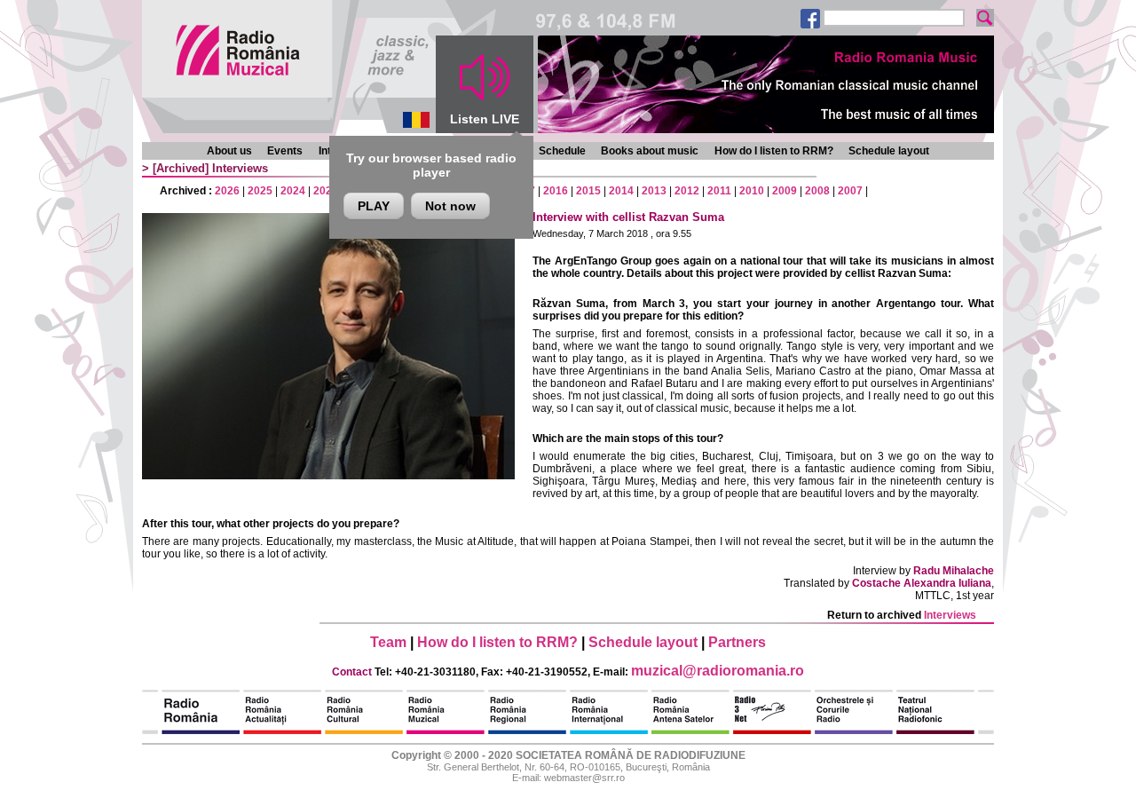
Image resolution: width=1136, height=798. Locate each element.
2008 (817, 191)
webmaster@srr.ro (584, 777)
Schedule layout (888, 151)
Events (285, 151)
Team (388, 642)
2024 (292, 191)
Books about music (649, 151)
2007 (850, 191)
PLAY (374, 206)
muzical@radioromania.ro (717, 670)
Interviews (240, 168)
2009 (784, 191)
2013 (654, 191)
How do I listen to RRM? (773, 151)
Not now (450, 206)
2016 (555, 191)
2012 (686, 191)
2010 (751, 191)
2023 (325, 191)
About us (229, 151)
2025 (260, 191)
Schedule (562, 151)
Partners (737, 642)
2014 (621, 191)
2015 (588, 191)
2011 (719, 191)
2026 (227, 191)
